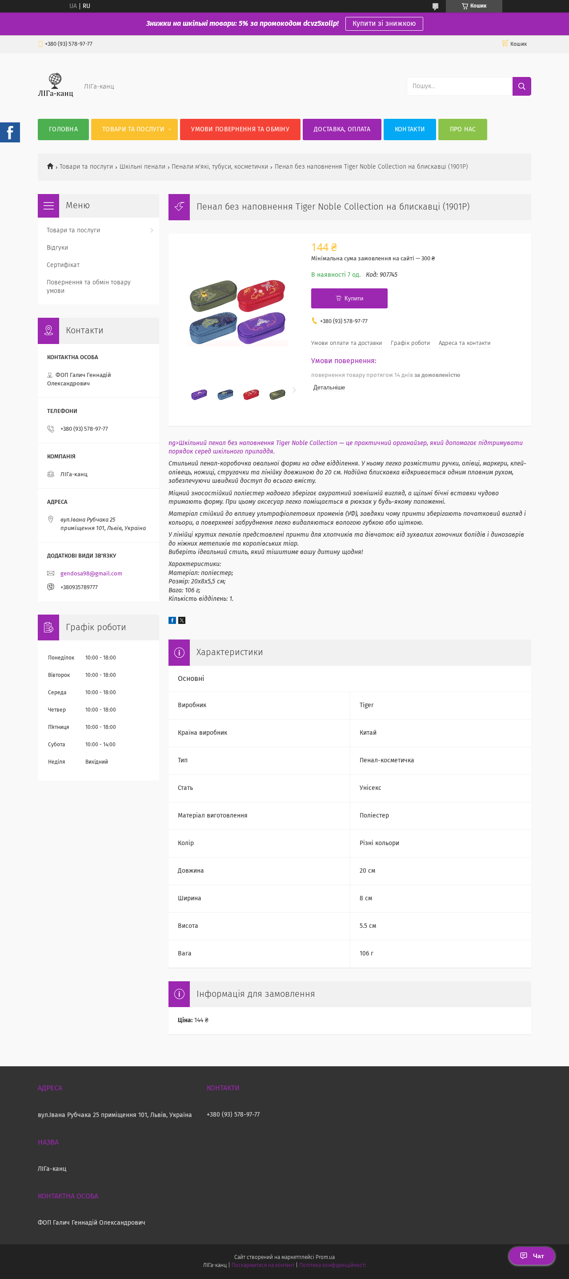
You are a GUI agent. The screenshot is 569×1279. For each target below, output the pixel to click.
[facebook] (172, 622)
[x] (181, 622)
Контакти (410, 129)
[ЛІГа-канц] (55, 101)
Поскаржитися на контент (263, 1265)
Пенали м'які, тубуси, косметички (220, 167)
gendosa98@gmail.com (91, 574)
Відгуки (57, 248)
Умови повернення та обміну (240, 129)
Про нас (463, 129)
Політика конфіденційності (332, 1265)
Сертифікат (63, 265)
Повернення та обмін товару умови (89, 286)
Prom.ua (325, 1257)
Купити (354, 298)
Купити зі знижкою (384, 23)
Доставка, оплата (342, 129)
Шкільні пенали (142, 167)
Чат (538, 1255)
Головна (63, 129)
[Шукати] (522, 86)
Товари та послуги (133, 129)
